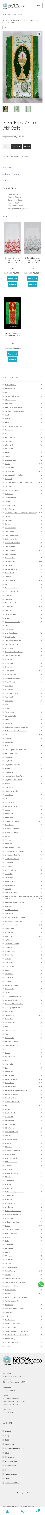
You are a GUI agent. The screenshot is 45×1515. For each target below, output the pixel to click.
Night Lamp (9, 940)
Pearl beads (9, 1011)
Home (7, 20)
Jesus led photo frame (12, 829)
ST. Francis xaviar (11, 1162)
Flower (7, 708)
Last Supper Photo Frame (13, 855)
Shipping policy (11, 1474)
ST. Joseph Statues (11, 1173)
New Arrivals (9, 936)
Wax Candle (9, 1305)
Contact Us (9, 1444)
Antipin (7, 419)
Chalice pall (9, 520)
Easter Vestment (10, 674)
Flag (6, 705)
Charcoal (8, 524)
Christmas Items (10, 550)
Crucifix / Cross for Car (12, 622)
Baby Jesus (9, 430)
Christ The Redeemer (12, 535)
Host (6, 799)
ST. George (8, 1166)
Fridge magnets (10, 716)
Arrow (7, 422)
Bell (6, 434)
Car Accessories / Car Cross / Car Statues (19, 483)
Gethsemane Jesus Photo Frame (16, 731)
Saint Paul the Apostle (12, 1102)
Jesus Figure (9, 825)
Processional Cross (11, 1045)
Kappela (7, 836)
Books (7, 452)
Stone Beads (9, 1245)
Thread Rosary (10, 1271)
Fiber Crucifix (9, 697)
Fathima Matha (10, 689)
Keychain (8, 840)
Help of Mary (9, 757)
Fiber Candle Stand (11, 693)
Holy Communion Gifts (12, 765)
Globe (7, 746)
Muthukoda (9, 932)
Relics (7, 1060)
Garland (7, 720)
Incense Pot (9, 814)
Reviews (8, 1470)
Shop (7, 1478)
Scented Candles (10, 1113)
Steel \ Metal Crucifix (12, 1230)
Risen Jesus (9, 1072)
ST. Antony (8, 1147)
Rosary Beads (9, 1083)
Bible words (9, 449)
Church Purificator (11, 569)
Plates (7, 1034)
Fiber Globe (9, 701)
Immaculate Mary (11, 806)
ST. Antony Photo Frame (13, 1151)
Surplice (7, 1252)
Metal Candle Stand (11, 910)
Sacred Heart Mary (11, 1098)
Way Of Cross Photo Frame (14, 1309)
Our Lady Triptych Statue (13, 1008)
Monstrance (9, 914)
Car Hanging (9, 486)
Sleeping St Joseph (11, 1132)
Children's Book (10, 528)
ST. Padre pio (9, 1196)
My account (9, 1457)
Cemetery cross (10, 501)
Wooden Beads (10, 1320)
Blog (7, 1435)
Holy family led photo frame (14, 776)
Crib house (8, 599)
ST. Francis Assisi (11, 1158)
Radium (7, 1053)
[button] (39, 34)
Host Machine (9, 802)
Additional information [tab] (11, 174)
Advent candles (10, 389)
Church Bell (9, 565)
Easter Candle (9, 663)
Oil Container (9, 955)
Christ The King (10, 532)
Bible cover (8, 441)
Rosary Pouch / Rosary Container (16, 1090)
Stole (7, 1241)
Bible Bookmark (10, 437)
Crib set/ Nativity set (12, 603)
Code (6, 584)
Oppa (7, 970)
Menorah (8, 906)
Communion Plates (11, 588)
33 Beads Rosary (10, 385)
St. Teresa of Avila (11, 1203)
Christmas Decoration (12, 543)
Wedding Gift (9, 1312)
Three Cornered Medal (12, 1278)
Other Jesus (9, 977)
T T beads (8, 1256)
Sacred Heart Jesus (11, 1094)
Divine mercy (9, 648)
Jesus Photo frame (11, 832)
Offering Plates (10, 951)
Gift (6, 735)
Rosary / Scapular (11, 1079)
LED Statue (8, 874)
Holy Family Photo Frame (13, 780)
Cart (7, 1440)
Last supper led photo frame (14, 851)
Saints (7, 1105)
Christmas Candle (11, 539)
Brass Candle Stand (11, 460)
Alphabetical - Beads (12, 396)
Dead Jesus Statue (11, 644)
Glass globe (9, 742)
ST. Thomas (9, 1207)
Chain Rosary (9, 509)
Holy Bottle (9, 761)
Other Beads (9, 974)
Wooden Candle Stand (12, 1324)
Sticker (7, 1237)
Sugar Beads (9, 1248)
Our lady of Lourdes (11, 1000)
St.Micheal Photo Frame (13, 1214)
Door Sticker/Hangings (12, 656)
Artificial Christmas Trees (13, 426)
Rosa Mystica (9, 1075)
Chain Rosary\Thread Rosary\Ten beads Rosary (21, 513)
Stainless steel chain (12, 1222)
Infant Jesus (9, 817)
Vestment (25, 20)
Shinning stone (10, 1120)
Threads (8, 1275)
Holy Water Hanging (11, 791)
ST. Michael (9, 1188)
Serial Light (9, 1117)
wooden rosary (10, 1339)
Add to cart (16, 146)
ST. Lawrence (9, 1181)
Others (7, 993)
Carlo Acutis (9, 494)
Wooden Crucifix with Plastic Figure (17, 1335)
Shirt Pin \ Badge (10, 1124)
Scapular (8, 1109)
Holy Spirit (8, 783)
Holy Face (8, 768)
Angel (7, 415)
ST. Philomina (9, 1199)
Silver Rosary (9, 1128)
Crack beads (9, 595)
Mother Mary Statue (11, 925)
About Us (8, 1431)
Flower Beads (9, 712)
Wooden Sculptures (11, 1342)
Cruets (7, 625)
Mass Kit (8, 889)
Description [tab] (7, 167)
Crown (7, 618)
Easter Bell (8, 659)
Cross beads (9, 610)
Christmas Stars (10, 554)
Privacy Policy (10, 1465)
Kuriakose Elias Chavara (13, 847)
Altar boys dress (10, 400)
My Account (7, 1511)
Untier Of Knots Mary (12, 1286)
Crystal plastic (10, 637)
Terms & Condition (12, 1483)
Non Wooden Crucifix (12, 944)
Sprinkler (8, 1135)
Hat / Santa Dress (11, 753)
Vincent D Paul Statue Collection (16, 1297)
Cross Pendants (10, 614)
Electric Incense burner (12, 678)
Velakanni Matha (10, 1290)
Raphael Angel (10, 1057)
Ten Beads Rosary (11, 1267)
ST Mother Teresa (11, 1139)
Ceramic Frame (10, 505)
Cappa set (8, 479)
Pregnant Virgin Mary (12, 1041)
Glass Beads (9, 738)
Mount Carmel (9, 929)
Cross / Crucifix (10, 607)
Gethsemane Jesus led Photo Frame (17, 727)
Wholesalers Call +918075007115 (13, 14)
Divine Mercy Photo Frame (13, 652)
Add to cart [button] (12, 279)
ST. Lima (8, 1184)
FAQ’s (7, 1453)
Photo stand (9, 1019)
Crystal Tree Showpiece (13, 641)
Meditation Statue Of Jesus (14, 902)
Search (22, 1511)
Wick (6, 1316)
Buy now (27, 146)
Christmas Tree (10, 558)
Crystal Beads (9, 629)
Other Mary (8, 981)
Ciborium (8, 577)
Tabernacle (9, 1260)
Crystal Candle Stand (12, 633)
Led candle (8, 866)
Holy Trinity (9, 787)
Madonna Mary (10, 881)
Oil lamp (8, 959)
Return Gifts (9, 1064)
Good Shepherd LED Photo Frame (16, 750)
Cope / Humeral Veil (11, 592)
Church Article (10, 562)
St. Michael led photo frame (14, 1192)
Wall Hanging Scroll (11, 1301)
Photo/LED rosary (11, 1023)
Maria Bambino (10, 885)
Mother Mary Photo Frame (13, 921)
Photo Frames (9, 1015)
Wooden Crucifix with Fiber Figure (16, 1331)
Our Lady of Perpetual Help (14, 1004)
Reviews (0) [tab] (7, 180)
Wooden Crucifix (10, 1327)
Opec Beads (9, 962)
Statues (7, 1226)
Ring (6, 1068)
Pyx (6, 1049)
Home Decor (9, 795)
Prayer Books (9, 1038)
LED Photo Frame (10, 870)
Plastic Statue (10, 1030)
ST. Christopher (10, 1154)
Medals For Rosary (11, 893)
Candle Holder (9, 468)
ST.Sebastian (9, 1218)
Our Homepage (11, 1461)
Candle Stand (9, 471)
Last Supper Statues (12, 859)
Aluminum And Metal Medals (14, 411)
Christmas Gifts (10, 547)
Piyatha (7, 1026)
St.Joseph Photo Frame (13, 1211)
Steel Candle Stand (11, 1233)
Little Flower (9, 878)
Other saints (9, 989)
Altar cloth (8, 404)
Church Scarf (9, 573)
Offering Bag (9, 947)
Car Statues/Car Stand (12, 490)
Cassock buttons (10, 498)
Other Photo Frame (11, 985)
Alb (6, 392)
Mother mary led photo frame (15, 917)
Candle (7, 464)
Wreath (7, 1346)
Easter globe (9, 667)
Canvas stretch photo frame (14, 475)
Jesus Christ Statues (12, 821)
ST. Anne (8, 1143)
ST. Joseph (8, 1169)
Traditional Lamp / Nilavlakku (15, 1282)
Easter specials (10, 671)
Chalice (7, 516)
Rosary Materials (10, 1087)
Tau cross (8, 1263)
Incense (7, 810)
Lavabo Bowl (9, 863)
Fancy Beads (9, 686)
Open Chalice (9, 966)
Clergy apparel (15, 20)
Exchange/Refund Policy (14, 1448)
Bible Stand (9, 445)
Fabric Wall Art (10, 682)
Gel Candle (8, 723)
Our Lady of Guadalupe (13, 996)
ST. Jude (8, 1177)
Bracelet (8, 456)
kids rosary (8, 844)
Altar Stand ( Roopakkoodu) (14, 407)
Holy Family (9, 772)
